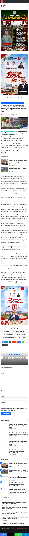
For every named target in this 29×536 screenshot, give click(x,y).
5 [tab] (13, 97)
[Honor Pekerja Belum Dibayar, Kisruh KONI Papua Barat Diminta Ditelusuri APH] (4, 169)
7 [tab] (16, 97)
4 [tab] (12, 97)
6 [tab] (15, 97)
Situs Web (3, 402)
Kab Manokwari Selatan (14, 354)
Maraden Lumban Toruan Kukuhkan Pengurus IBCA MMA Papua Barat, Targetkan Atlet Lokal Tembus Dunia (17, 491)
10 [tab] (21, 97)
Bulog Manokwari (9, 334)
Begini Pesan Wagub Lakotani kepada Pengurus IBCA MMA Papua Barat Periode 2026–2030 (17, 451)
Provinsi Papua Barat (19, 102)
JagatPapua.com (24, 528)
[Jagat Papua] (4, 6)
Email (2, 396)
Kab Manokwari (10, 102)
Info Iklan (8, 530)
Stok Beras (22, 337)
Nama (2, 390)
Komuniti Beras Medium (10, 337)
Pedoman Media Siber (22, 530)
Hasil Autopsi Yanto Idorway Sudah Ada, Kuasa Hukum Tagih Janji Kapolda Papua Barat (18, 162)
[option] (14, 357)
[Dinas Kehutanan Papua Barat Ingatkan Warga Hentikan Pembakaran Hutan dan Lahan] (4, 444)
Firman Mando (21, 334)
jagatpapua (5, 114)
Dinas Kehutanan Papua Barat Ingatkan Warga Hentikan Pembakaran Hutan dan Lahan (18, 443)
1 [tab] (7, 97)
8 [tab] (18, 97)
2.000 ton (6, 331)
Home (3, 99)
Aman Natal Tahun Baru (19, 331)
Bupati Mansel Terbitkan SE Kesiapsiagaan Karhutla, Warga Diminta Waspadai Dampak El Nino (14, 359)
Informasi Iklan (14, 530)
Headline (7, 99)
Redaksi (3, 530)
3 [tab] (10, 97)
